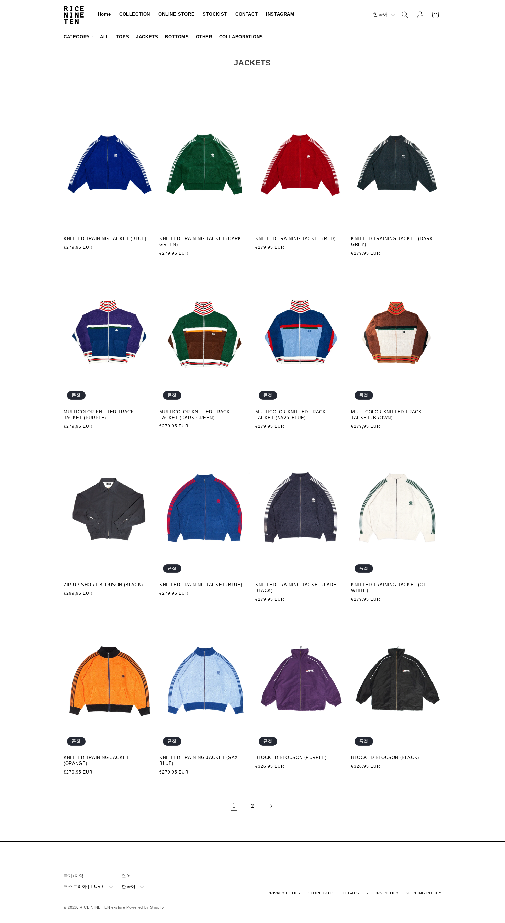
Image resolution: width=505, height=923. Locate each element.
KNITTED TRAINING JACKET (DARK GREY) (392, 241)
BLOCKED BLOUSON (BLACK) (385, 757)
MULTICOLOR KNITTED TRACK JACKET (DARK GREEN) (194, 414)
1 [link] (234, 806)
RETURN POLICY (382, 893)
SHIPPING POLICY (423, 893)
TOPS (122, 37)
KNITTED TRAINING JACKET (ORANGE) (96, 760)
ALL (104, 37)
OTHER (204, 37)
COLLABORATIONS (241, 37)
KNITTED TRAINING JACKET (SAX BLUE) (198, 760)
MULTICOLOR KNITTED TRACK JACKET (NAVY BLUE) (290, 414)
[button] (405, 14)
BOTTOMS (177, 37)
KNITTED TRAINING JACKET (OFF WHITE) (390, 587)
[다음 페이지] (271, 805)
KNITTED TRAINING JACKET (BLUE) (105, 239)
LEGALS (351, 893)
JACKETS (147, 37)
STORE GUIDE (322, 893)
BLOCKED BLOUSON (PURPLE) (290, 757)
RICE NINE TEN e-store (102, 907)
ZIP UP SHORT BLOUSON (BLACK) (103, 584)
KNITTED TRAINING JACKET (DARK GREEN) (200, 241)
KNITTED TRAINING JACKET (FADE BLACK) (295, 587)
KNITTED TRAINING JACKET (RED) (295, 239)
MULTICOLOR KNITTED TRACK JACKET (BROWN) (386, 414)
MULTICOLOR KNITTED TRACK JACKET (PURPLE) (99, 414)
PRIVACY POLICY (284, 893)
